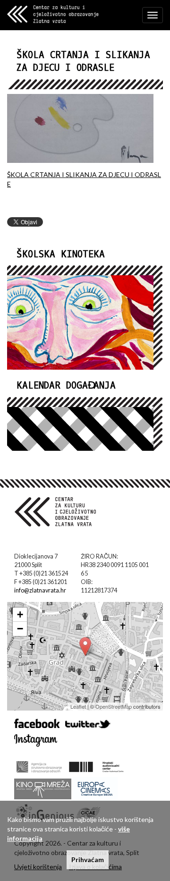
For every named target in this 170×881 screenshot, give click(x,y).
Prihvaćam (87, 860)
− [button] (20, 629)
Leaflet (78, 706)
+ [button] (20, 614)
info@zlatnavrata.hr (40, 590)
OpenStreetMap (113, 706)
